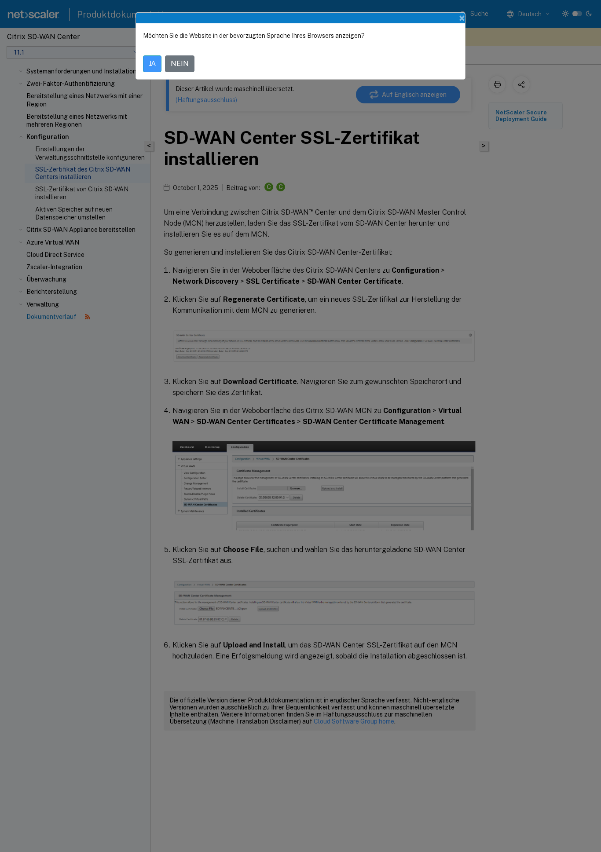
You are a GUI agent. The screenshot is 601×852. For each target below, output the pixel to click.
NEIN (180, 63)
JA (152, 63)
